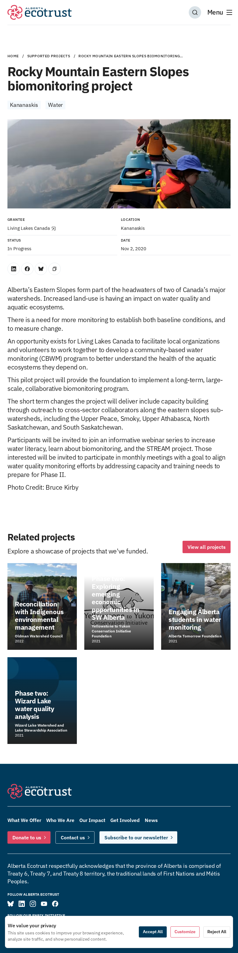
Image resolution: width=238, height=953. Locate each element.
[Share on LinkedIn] (13, 269)
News (151, 820)
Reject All (216, 931)
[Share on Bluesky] (41, 269)
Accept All (153, 931)
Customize (185, 931)
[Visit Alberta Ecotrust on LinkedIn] (22, 904)
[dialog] (119, 932)
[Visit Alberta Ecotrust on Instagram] (33, 904)
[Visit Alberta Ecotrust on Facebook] (55, 904)
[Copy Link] (54, 269)
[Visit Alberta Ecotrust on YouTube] (44, 904)
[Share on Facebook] (27, 269)
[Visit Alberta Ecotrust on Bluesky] (10, 904)
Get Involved (125, 820)
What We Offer (24, 820)
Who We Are (60, 820)
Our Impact (92, 820)
